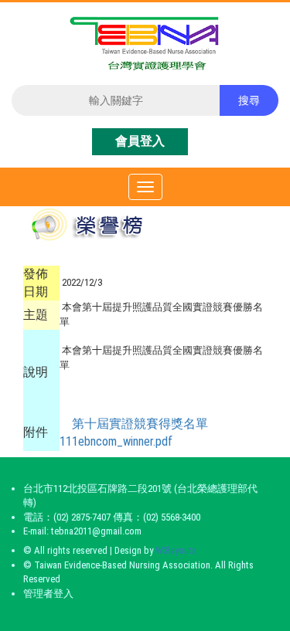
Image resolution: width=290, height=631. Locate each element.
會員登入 (140, 141)
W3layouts (175, 550)
